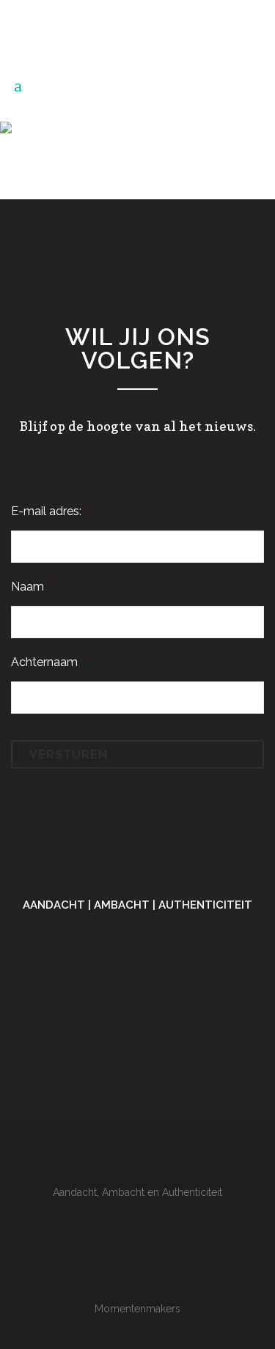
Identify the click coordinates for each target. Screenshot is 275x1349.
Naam (32, 587)
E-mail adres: (51, 511)
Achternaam (49, 662)
